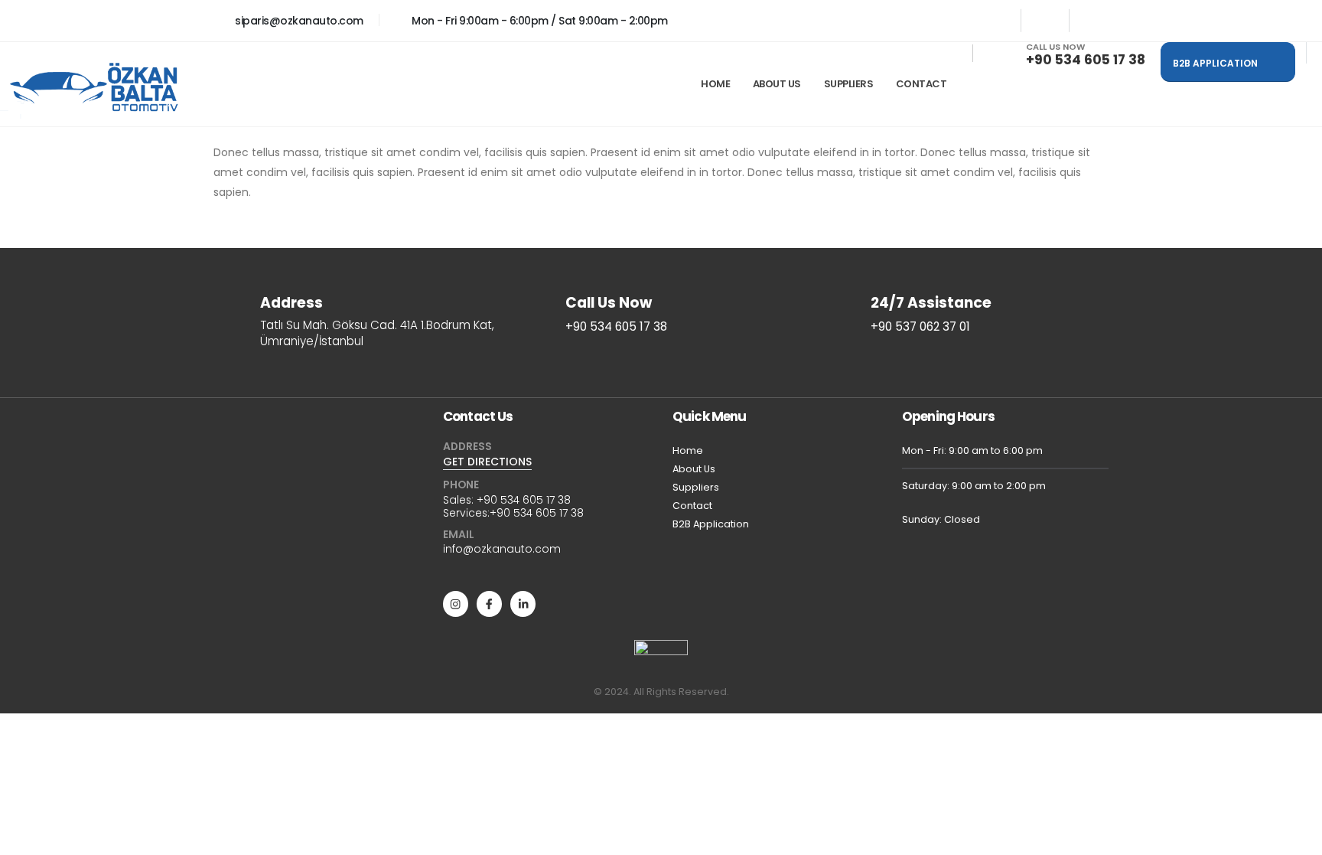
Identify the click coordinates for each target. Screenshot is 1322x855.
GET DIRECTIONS (487, 461)
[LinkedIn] (1093, 20)
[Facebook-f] (489, 603)
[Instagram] (1045, 20)
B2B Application (710, 523)
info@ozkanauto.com (502, 548)
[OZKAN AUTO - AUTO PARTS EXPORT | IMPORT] (95, 90)
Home (715, 84)
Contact (921, 84)
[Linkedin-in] (523, 603)
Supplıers (849, 84)
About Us (777, 84)
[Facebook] (996, 20)
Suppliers (695, 487)
